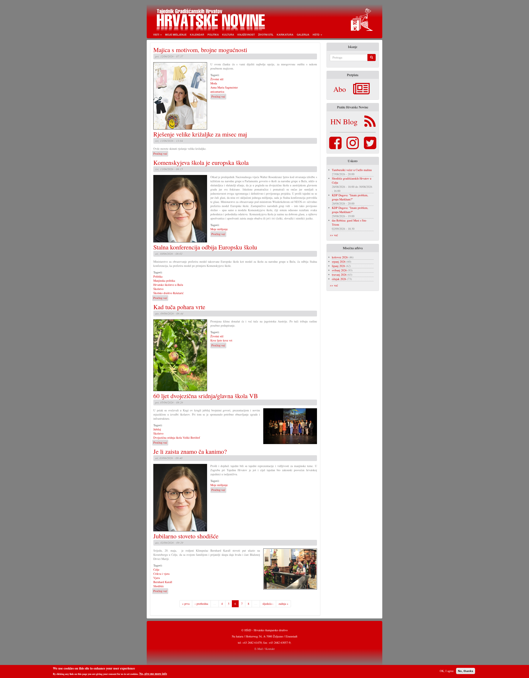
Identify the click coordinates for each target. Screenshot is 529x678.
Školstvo (158, 289)
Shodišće (158, 586)
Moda (213, 83)
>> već (334, 235)
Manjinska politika (164, 281)
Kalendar (197, 34)
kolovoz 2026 (340, 257)
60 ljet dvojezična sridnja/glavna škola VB (205, 396)
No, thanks (465, 671)
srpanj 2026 (339, 262)
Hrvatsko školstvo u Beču (168, 285)
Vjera (156, 578)
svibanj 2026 (339, 270)
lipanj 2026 (338, 266)
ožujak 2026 (339, 279)
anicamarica (217, 91)
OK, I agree (447, 671)
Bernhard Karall (162, 582)
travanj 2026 (339, 275)
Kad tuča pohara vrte (179, 307)
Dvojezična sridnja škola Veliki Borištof (176, 438)
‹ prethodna (201, 604)
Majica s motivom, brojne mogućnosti (200, 50)
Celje (156, 569)
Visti (156, 34)
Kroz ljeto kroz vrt (221, 340)
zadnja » (283, 604)
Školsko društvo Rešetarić (168, 293)
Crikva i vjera (161, 574)
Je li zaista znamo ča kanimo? (190, 451)
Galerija (303, 34)
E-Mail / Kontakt (265, 649)
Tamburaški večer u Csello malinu (352, 170)
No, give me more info (153, 674)
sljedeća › (267, 604)
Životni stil (265, 34)
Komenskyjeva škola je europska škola (201, 162)
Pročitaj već (218, 96)
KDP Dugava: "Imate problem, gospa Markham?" (350, 197)
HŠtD (316, 34)
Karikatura (285, 34)
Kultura (228, 34)
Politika (213, 34)
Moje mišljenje (176, 34)
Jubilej (157, 429)
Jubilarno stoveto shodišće (185, 536)
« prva (185, 604)
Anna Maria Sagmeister (224, 87)
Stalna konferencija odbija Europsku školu (205, 247)
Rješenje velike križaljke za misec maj (200, 134)
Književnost (246, 34)
